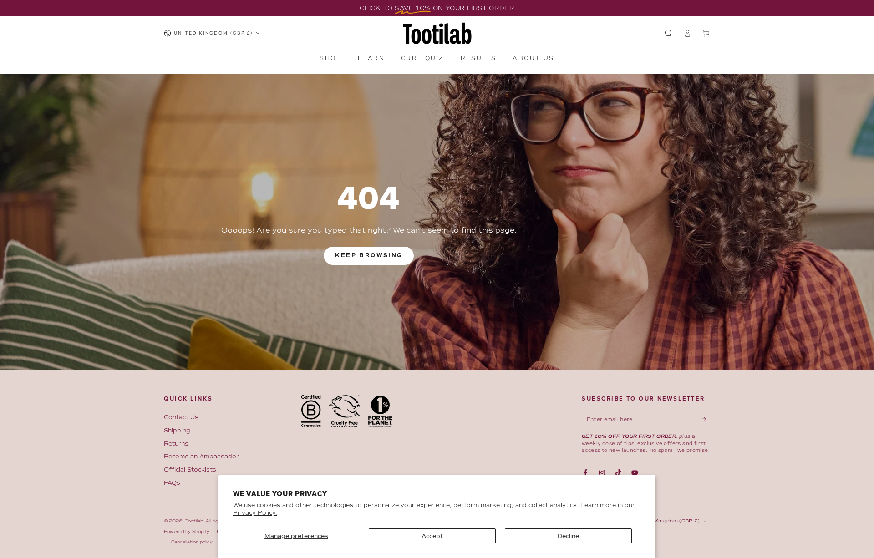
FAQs (172, 482)
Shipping (177, 430)
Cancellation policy (192, 541)
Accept (432, 536)
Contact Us (181, 417)
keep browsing (368, 255)
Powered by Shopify (186, 531)
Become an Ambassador (201, 456)
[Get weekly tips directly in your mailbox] (706, 419)
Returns (176, 443)
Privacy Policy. (255, 512)
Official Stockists (190, 469)
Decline (568, 536)
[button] (668, 33)
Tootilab (194, 520)
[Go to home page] (437, 33)
